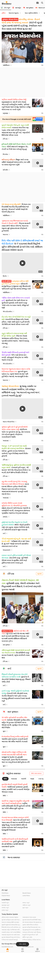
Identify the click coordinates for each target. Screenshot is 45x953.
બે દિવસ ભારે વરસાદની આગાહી (10, 939)
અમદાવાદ (6, 440)
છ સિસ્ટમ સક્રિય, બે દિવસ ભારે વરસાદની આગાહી (32, 939)
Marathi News (26, 893)
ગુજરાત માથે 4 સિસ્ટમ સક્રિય (30, 924)
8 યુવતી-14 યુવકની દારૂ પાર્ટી (30, 934)
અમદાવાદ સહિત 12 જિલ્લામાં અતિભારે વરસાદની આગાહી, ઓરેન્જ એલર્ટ (11, 929)
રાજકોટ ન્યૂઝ (5, 907)
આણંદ (32, 779)
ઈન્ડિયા (5, 139)
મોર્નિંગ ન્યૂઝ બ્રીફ (27, 937)
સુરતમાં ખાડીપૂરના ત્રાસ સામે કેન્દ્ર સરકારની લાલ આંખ (11, 919)
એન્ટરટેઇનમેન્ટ (7, 311)
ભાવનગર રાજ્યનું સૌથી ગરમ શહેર (10, 922)
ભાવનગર (5, 234)
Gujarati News (6, 895)
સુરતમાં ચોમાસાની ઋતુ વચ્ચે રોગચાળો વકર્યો (11, 937)
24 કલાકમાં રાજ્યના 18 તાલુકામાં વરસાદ (32, 922)
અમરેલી (23, 779)
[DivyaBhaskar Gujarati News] (7, 3)
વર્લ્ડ (4, 533)
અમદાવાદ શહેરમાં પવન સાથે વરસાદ (11, 934)
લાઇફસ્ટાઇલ (6, 550)
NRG (5, 779)
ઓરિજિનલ (6, 65)
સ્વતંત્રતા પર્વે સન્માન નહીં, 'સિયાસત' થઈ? (32, 932)
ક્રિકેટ (5, 276)
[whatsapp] (39, 65)
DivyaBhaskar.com (27, 946)
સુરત (4, 731)
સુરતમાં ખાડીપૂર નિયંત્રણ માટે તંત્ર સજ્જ (32, 927)
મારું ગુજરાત (6, 645)
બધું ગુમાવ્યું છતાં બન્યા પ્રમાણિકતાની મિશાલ (32, 929)
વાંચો (7, 951)
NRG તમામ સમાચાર (36, 773)
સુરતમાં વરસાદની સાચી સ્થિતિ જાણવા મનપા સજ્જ (32, 919)
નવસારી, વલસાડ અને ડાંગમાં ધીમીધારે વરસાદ (11, 932)
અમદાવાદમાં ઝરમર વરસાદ (29, 917)
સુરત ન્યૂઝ (25, 907)
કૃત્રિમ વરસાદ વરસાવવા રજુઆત (10, 917)
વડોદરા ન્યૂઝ (5, 910)
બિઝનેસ (5, 154)
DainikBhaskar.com (7, 946)
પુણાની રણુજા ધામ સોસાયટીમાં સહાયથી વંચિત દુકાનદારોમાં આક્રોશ (11, 924)
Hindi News (5, 893)
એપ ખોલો (22, 944)
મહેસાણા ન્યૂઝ (5, 905)
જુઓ (22, 951)
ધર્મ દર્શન (5, 170)
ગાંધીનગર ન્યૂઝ (26, 905)
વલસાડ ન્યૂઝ (25, 902)
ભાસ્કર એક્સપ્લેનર (8, 422)
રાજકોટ (5, 517)
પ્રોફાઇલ (37, 951)
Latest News (26, 895)
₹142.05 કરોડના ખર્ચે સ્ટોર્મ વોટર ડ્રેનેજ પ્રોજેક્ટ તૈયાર (11, 927)
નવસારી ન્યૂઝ (5, 902)
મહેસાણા (5, 113)
